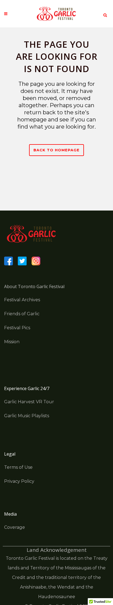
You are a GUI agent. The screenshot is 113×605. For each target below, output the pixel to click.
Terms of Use (18, 467)
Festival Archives (22, 299)
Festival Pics (17, 327)
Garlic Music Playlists (26, 415)
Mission (11, 341)
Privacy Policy (19, 481)
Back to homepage (56, 150)
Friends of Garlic (21, 313)
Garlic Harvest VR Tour (29, 401)
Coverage (14, 527)
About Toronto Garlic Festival (34, 286)
